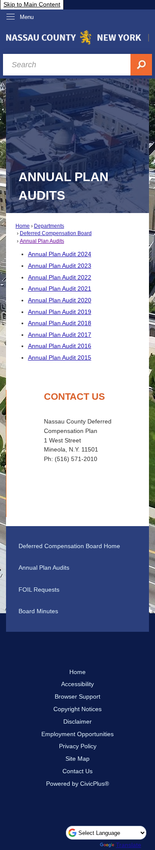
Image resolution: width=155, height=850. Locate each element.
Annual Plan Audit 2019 (59, 311)
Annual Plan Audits (42, 241)
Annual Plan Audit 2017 (59, 334)
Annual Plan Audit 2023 (59, 265)
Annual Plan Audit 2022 (59, 277)
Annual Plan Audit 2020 (59, 300)
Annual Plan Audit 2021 (59, 288)
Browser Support (77, 696)
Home (23, 226)
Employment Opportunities (77, 734)
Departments (49, 226)
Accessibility (77, 684)
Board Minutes (38, 611)
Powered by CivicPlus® (77, 783)
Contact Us (77, 771)
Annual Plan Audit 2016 (59, 345)
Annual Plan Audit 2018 (59, 323)
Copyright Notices (77, 709)
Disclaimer (77, 721)
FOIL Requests (39, 589)
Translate (128, 844)
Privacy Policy (77, 746)
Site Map (77, 758)
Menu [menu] (27, 17)
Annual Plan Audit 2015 (59, 357)
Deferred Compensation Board (56, 233)
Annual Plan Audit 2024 (59, 254)
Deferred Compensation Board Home (69, 546)
